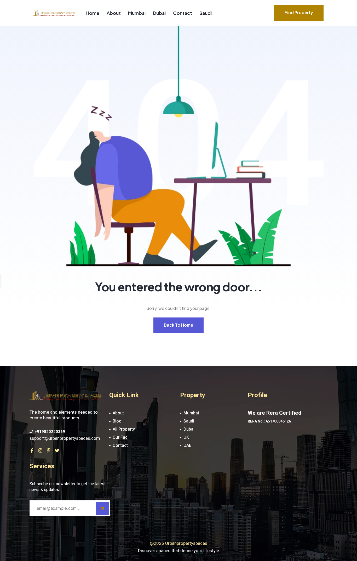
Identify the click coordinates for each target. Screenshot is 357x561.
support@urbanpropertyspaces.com (65, 438)
